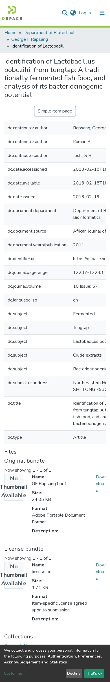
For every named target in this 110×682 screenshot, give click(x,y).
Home (11, 33)
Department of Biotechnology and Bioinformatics (51, 33)
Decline (74, 673)
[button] (73, 13)
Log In (85, 13)
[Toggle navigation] (102, 13)
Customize (13, 673)
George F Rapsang (29, 39)
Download (100, 484)
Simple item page (55, 111)
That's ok (94, 673)
